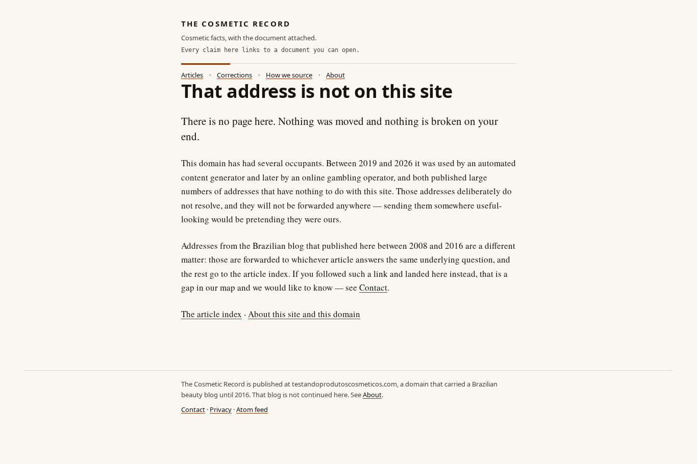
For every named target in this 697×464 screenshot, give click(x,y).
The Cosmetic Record (235, 23)
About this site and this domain (304, 314)
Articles (192, 75)
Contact (373, 287)
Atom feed (252, 409)
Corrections (234, 75)
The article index (211, 314)
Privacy (221, 409)
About (335, 75)
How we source (289, 75)
